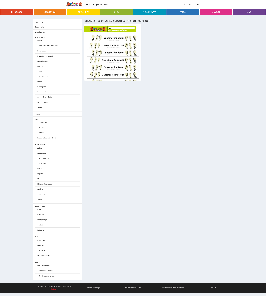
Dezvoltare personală (45, 56)
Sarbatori (42, 194)
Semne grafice (42, 102)
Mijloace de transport (45, 184)
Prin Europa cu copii (46, 271)
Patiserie (40, 230)
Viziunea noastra (43, 256)
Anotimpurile (42, 153)
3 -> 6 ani (40, 128)
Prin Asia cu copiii (43, 266)
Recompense (42, 87)
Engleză (40, 66)
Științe (39, 107)
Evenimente (39, 27)
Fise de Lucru (16, 12)
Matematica (43, 77)
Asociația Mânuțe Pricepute (50, 286)
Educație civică (42, 61)
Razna (183, 12)
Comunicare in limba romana (49, 46)
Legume (40, 174)
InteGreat (53, 289)
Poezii (39, 82)
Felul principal (42, 220)
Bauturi (40, 209)
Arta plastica (44, 158)
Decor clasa (41, 51)
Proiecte (42, 250)
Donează (107, 4)
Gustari (40, 225)
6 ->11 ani (40, 133)
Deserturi (40, 215)
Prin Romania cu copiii (47, 276)
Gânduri (216, 12)
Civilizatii (42, 163)
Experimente (83, 12)
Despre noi (97, 4)
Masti (39, 179)
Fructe (39, 169)
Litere (41, 71)
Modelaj (40, 189)
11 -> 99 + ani (42, 122)
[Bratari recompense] (112, 64)
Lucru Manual (50, 12)
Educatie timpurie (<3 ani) (46, 138)
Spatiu (39, 199)
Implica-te (41, 245)
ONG (249, 12)
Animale (40, 148)
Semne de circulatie (44, 97)
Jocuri (116, 12)
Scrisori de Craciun (44, 92)
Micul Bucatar (149, 12)
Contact (87, 4)
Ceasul (39, 41)
